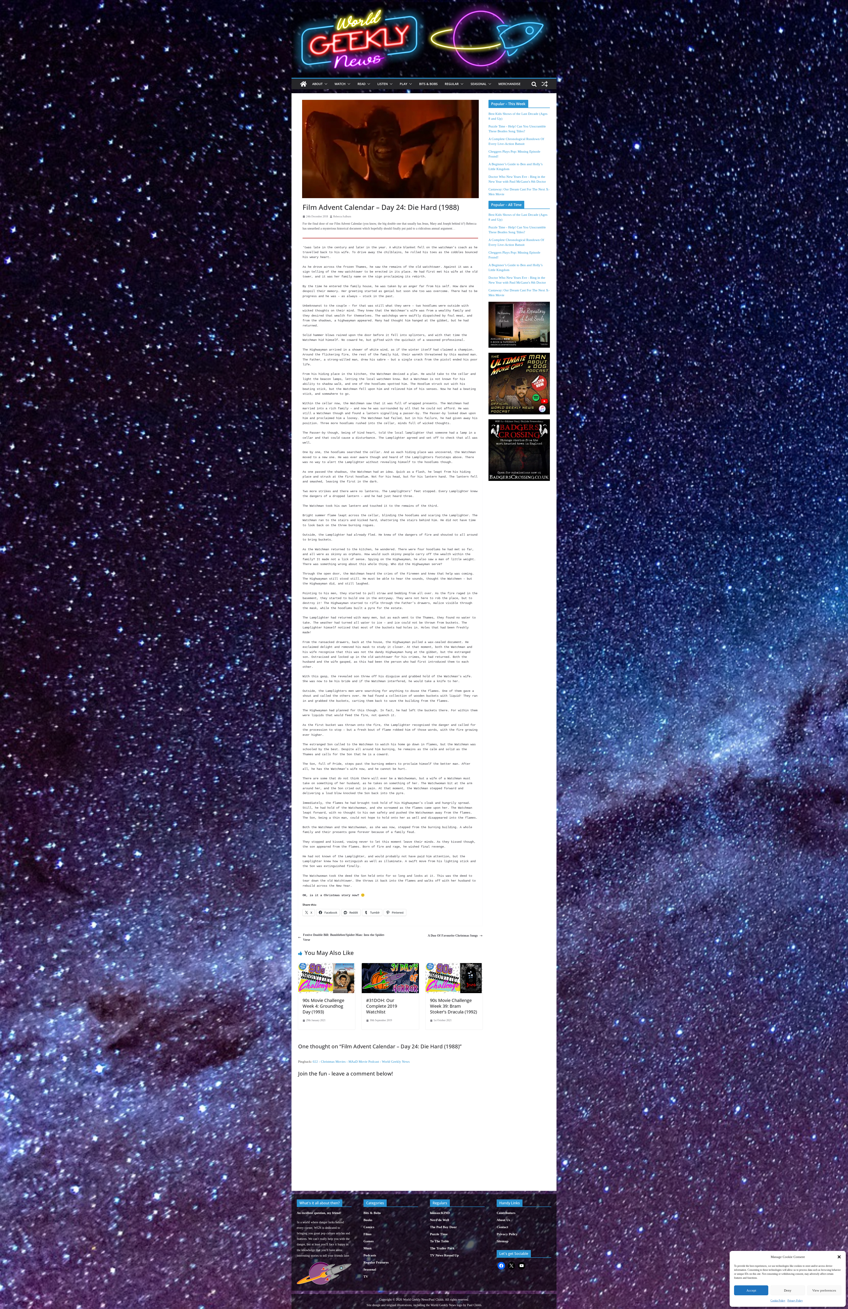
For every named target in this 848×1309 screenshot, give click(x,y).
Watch (340, 84)
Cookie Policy (777, 1300)
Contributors (506, 1213)
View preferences (824, 1290)
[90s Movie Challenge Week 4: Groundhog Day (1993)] (326, 965)
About (317, 84)
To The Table (439, 1241)
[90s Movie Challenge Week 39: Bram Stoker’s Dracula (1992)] (454, 965)
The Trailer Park (442, 1248)
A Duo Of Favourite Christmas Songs (453, 935)
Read (361, 84)
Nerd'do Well (439, 1220)
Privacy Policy (795, 1300)
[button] (839, 1257)
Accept (751, 1290)
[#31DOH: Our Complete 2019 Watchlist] (390, 965)
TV (365, 1276)
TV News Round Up (444, 1255)
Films (367, 1234)
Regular (452, 84)
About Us (503, 1220)
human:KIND (440, 1213)
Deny (787, 1290)
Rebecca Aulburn (342, 216)
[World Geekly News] (424, 4)
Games (368, 1241)
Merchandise (509, 84)
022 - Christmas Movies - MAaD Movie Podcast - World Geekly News (361, 1061)
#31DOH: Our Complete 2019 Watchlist (381, 1006)
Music (367, 1248)
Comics (368, 1227)
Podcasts (369, 1255)
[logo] (324, 1264)
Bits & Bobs (428, 84)
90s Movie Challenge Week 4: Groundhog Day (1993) (323, 1006)
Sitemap (502, 1241)
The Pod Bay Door (443, 1227)
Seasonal (478, 84)
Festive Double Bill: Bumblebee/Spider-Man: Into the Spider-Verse (344, 937)
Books (367, 1220)
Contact (502, 1227)
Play (403, 84)
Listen (382, 84)
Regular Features (376, 1262)
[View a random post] (544, 84)
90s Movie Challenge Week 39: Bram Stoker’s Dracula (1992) (453, 1006)
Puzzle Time (439, 1234)
